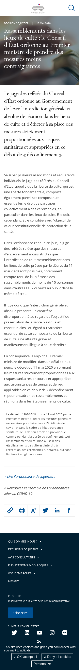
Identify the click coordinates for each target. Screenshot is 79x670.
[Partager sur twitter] (45, 510)
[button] (71, 7)
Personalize (42, 664)
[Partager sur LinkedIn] (57, 510)
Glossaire (13, 581)
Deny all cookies (58, 657)
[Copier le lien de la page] (10, 510)
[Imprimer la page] (22, 510)
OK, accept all (26, 657)
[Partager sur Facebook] (69, 510)
